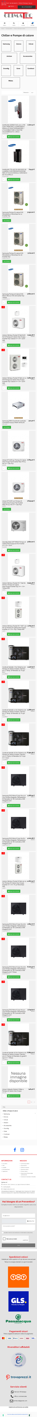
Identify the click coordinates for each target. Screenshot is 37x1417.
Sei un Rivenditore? (26, 7)
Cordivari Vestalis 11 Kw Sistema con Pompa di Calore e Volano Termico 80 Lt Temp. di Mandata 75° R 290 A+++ (14, 712)
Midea (11, 81)
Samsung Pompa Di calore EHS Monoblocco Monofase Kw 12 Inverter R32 (12, 214)
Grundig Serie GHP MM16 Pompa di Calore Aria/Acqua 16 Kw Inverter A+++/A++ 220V (14, 543)
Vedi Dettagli (7, 220)
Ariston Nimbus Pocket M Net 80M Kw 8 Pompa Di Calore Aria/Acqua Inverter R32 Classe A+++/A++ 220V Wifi (13, 337)
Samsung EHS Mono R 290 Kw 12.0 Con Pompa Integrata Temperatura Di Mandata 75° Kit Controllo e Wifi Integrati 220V (14, 798)
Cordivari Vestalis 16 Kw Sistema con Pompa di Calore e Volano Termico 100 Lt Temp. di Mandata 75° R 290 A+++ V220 (14, 755)
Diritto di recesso (25, 1167)
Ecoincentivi (24, 1165)
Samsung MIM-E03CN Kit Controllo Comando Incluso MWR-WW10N (14, 421)
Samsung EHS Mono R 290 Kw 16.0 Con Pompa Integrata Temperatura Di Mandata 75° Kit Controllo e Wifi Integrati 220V (14, 926)
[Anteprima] (18, 123)
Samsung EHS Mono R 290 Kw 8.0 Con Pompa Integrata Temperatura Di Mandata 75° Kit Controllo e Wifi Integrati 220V (14, 841)
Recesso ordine (24, 1169)
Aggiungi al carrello (14, 136)
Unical (31, 44)
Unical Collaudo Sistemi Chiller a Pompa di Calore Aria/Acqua (13, 1090)
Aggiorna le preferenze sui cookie (18, 1407)
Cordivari (30, 68)
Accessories (27, 56)
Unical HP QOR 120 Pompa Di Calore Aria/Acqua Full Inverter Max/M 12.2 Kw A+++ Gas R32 (12, 502)
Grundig (6, 68)
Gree (18, 68)
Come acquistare (25, 1163)
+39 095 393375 (6, 1186)
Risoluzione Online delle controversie (27, 1174)
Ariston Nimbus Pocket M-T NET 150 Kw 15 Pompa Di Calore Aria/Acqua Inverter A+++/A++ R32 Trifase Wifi (14, 627)
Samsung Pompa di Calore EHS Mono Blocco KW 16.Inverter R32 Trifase (13, 295)
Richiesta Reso (6, 1169)
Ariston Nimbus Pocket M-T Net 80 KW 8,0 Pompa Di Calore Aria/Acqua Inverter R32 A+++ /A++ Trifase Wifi (14, 585)
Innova (18, 44)
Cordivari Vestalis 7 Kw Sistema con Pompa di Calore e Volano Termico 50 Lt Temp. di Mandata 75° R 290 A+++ (14, 669)
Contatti (4, 1167)
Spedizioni (5, 1171)
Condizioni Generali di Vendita (28, 1176)
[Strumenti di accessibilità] (29, 1415)
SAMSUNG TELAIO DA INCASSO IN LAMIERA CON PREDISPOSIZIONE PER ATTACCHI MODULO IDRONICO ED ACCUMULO (14, 172)
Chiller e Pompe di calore (10, 1111)
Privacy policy (24, 1171)
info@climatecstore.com (9, 1189)
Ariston (9, 56)
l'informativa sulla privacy (26, 1232)
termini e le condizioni (14, 1232)
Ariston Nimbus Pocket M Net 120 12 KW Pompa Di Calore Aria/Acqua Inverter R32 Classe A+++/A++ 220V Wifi (14, 380)
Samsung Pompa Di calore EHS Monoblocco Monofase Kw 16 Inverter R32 (12, 255)
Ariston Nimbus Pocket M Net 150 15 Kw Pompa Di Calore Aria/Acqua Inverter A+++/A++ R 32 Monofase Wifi (14, 883)
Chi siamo (4, 1163)
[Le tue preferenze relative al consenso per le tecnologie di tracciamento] (3, 1415)
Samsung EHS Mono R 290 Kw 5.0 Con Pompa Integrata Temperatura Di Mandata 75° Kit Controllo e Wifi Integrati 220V (14, 1012)
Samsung (6, 44)
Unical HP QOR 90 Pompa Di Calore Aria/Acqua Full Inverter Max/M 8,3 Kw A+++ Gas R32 (14, 461)
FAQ (3, 1165)
